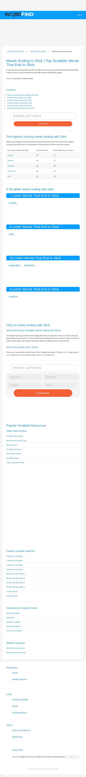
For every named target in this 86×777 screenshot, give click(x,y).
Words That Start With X (15, 587)
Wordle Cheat (11, 445)
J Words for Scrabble (14, 556)
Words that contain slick (15, 648)
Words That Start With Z (15, 574)
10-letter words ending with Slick (19, 103)
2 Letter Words (12, 591)
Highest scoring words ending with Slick (22, 95)
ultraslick (11, 166)
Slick (8, 78)
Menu (79, 15)
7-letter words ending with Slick (19, 98)
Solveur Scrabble (13, 613)
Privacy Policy (17, 750)
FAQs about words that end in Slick (20, 108)
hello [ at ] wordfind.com (21, 730)
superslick (11, 171)
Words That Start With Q (15, 578)
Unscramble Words (13, 454)
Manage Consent (72, 757)
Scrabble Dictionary (14, 449)
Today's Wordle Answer (15, 463)
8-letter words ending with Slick (19, 105)
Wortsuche (10, 618)
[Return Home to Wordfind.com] (19, 17)
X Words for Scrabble (14, 565)
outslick (11, 160)
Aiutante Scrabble (13, 622)
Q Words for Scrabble (14, 569)
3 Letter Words (12, 596)
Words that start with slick (16, 653)
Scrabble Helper (12, 458)
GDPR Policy (17, 737)
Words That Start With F (15, 583)
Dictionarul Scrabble (14, 631)
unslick (10, 155)
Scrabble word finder (20, 699)
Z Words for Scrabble (14, 561)
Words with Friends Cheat (16, 440)
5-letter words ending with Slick (19, 100)
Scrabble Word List (19, 679)
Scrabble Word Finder (14, 436)
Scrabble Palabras (13, 626)
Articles (15, 673)
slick (9, 176)
